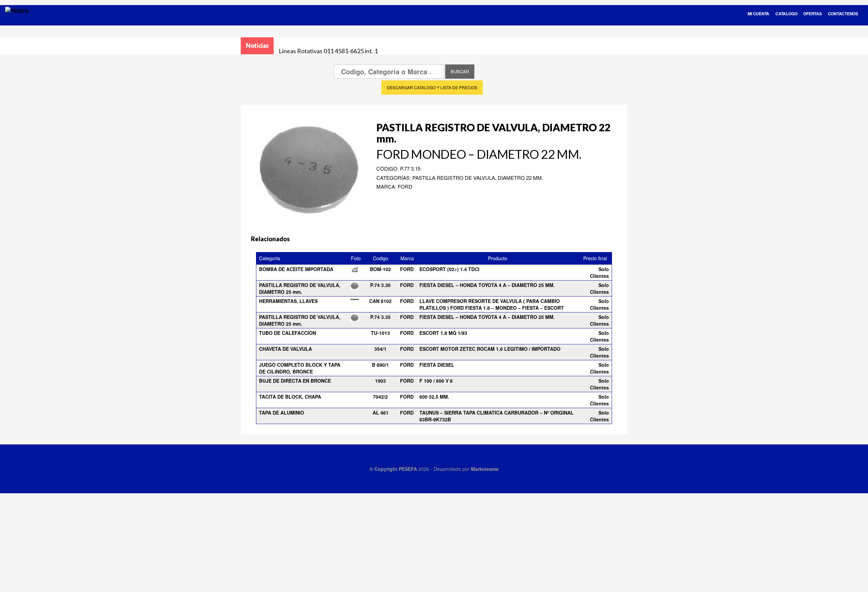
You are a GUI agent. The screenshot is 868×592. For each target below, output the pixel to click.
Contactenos (843, 14)
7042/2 (380, 396)
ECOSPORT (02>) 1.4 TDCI (449, 269)
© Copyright (384, 468)
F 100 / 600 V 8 (436, 380)
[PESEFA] (17, 19)
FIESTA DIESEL (436, 364)
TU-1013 (380, 332)
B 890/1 (380, 364)
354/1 (380, 348)
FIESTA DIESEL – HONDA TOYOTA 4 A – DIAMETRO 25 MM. (487, 285)
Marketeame (485, 468)
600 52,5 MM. (434, 396)
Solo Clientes (599, 272)
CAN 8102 (380, 301)
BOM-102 (380, 269)
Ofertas (812, 14)
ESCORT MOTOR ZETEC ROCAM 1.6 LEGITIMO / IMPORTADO (489, 348)
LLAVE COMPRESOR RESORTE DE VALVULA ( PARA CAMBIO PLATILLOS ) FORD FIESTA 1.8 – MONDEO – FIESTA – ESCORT (491, 304)
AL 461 (381, 412)
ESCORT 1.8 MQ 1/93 (443, 332)
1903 (380, 380)
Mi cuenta (758, 14)
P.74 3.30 (380, 285)
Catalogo (786, 14)
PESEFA (408, 468)
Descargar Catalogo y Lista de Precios (432, 87)
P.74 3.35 (380, 316)
